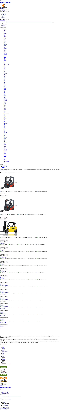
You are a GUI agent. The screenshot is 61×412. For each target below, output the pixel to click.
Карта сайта (3, 402)
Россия (3, 356)
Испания (3, 352)
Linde (4, 46)
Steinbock (5, 60)
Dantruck (5, 36)
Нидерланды (4, 355)
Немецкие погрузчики (5, 391)
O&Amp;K (5, 54)
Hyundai (5, 85)
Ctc (4, 125)
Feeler (4, 79)
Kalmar (5, 45)
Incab (4, 86)
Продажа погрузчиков (5, 405)
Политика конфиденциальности (4, 408)
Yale (4, 65)
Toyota (4, 111)
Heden (4, 82)
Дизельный (3, 25)
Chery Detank (5, 73)
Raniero (5, 57)
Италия (3, 353)
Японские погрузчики (5, 392)
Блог (2, 16)
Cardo (4, 71)
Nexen (4, 51)
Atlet (4, 117)
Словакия (3, 357)
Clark (4, 74)
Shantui (5, 105)
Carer (4, 121)
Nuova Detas (5, 53)
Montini (5, 146)
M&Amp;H (5, 48)
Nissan (4, 97)
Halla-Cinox (5, 132)
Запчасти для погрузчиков (5, 404)
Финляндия (3, 359)
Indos (4, 43)
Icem (4, 135)
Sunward (5, 61)
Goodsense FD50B (3, 294)
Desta (4, 76)
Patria (4, 56)
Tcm (4, 63)
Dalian (4, 35)
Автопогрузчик (4, 165)
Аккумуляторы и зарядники (6, 396)
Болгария (3, 348)
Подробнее (1, 242)
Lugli (4, 47)
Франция (3, 360)
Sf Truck (5, 58)
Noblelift (5, 52)
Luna (4, 92)
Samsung (5, 103)
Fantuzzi (5, 78)
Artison (5, 29)
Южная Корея (4, 363)
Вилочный (1, 0)
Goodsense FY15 (2, 315)
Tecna (4, 159)
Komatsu (5, 89)
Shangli (5, 59)
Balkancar (5, 30)
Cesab (4, 72)
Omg (4, 55)
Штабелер (3, 167)
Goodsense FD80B (3, 301)
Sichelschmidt (5, 155)
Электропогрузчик (4, 166)
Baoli (4, 31)
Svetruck (5, 109)
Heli (4, 40)
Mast (4, 94)
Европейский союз (4, 351)
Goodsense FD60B (3, 280)
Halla (4, 131)
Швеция (3, 362)
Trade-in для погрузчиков (5, 403)
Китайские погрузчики (5, 393)
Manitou (5, 93)
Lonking (5, 90)
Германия (3, 349)
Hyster (4, 42)
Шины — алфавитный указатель (6, 399)
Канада (3, 354)
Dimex (4, 77)
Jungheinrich (5, 44)
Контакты (3, 17)
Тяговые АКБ (4, 13)
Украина (3, 358)
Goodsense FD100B (3, 322)
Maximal (5, 49)
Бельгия (3, 347)
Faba (4, 129)
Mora (4, 147)
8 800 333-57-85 (2, 8)
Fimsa (4, 39)
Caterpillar (5, 33)
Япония (3, 364)
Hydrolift (5, 41)
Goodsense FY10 (2, 308)
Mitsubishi (5, 50)
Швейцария (3, 361)
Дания (3, 350)
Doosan (5, 38)
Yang (4, 115)
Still (4, 107)
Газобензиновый (4, 24)
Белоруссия (3, 346)
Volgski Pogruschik (6, 64)
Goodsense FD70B (3, 287)
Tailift (4, 62)
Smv (4, 106)
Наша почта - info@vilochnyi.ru (4, 409)
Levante (5, 139)
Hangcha (5, 81)
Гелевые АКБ (4, 14)
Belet (4, 119)
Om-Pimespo (5, 100)
